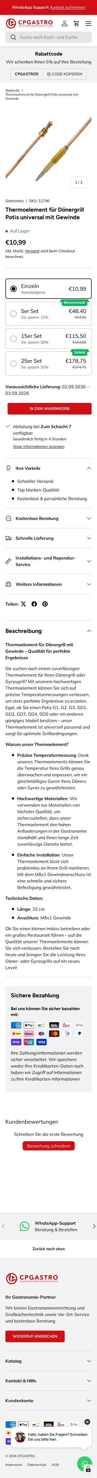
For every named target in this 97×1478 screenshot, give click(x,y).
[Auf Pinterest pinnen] (45, 604)
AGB (55, 1465)
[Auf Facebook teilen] (34, 604)
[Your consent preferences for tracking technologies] (88, 1469)
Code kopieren (67, 74)
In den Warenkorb (50, 408)
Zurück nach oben (49, 1248)
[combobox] (48, 37)
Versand (32, 250)
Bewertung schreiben (48, 1146)
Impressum (13, 1465)
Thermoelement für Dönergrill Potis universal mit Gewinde (41, 96)
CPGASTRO (26, 1456)
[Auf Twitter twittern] (23, 604)
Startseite (12, 90)
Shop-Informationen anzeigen (38, 446)
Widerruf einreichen (35, 1336)
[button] (76, 24)
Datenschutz (36, 1465)
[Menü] (88, 24)
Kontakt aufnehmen (23, 7)
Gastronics (14, 200)
